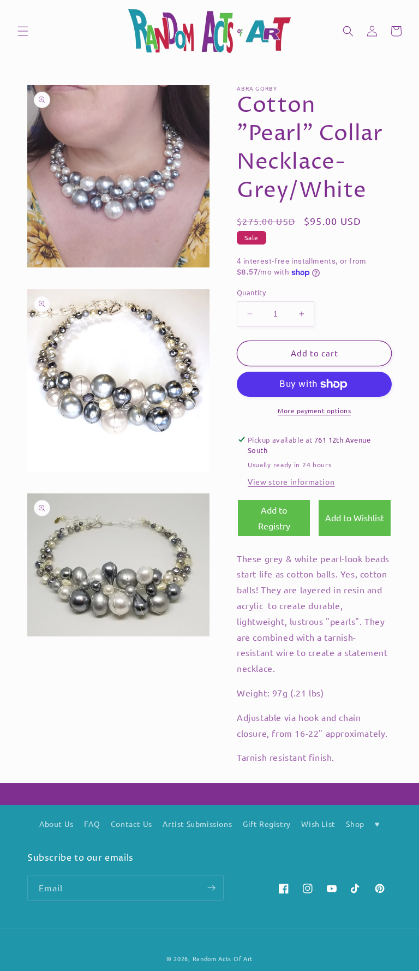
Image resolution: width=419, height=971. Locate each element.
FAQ (92, 824)
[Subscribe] (211, 888)
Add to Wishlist (354, 517)
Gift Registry (267, 824)
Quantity (251, 292)
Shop (355, 824)
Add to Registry (274, 517)
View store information (291, 481)
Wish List (318, 824)
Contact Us (131, 824)
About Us (56, 824)
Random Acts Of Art (223, 958)
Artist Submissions (197, 824)
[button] (23, 31)
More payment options (314, 410)
